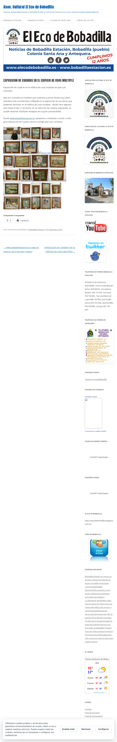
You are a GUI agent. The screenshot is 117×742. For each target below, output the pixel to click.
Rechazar (86, 729)
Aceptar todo (68, 729)
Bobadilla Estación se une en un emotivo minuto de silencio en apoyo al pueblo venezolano (98, 580)
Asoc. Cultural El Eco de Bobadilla (28, 7)
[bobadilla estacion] (93, 427)
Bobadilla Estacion (12, 20)
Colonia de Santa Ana (60, 20)
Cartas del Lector (85, 20)
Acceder (88, 709)
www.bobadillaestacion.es (22, 118)
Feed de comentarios (94, 716)
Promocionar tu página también (95, 431)
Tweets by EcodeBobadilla (96, 379)
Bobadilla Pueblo (36, 20)
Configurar (103, 729)
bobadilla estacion (91, 397)
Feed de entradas (92, 712)
